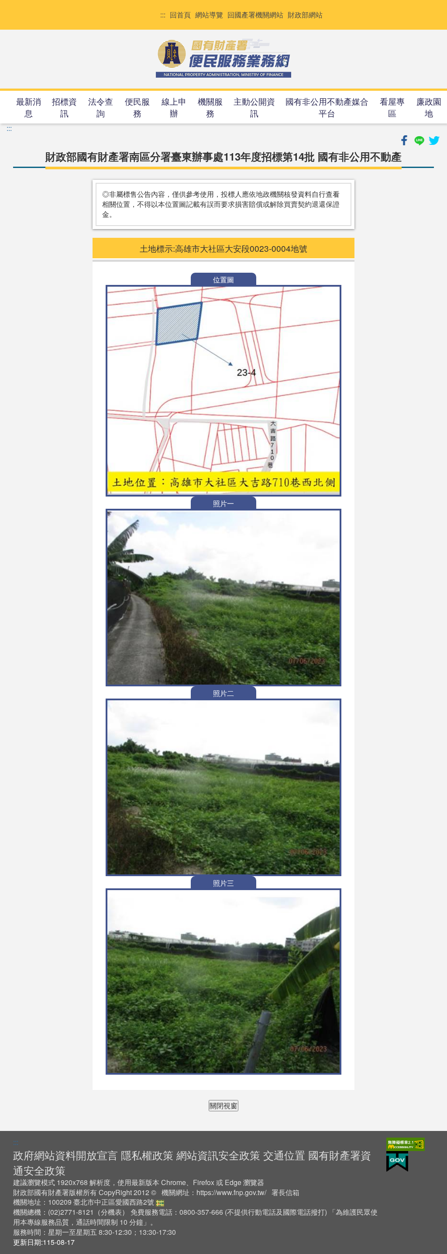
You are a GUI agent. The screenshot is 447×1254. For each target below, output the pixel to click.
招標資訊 (64, 107)
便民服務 (137, 107)
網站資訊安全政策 (218, 1154)
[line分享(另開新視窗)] (420, 139)
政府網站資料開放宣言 (65, 1154)
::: (162, 15)
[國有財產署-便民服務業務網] (223, 58)
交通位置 (284, 1154)
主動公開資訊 (254, 107)
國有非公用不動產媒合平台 (326, 107)
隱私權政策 (147, 1154)
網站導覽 (209, 15)
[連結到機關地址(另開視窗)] (160, 1202)
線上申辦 (174, 107)
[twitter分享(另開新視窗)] (433, 139)
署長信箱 (285, 1192)
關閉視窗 (223, 1105)
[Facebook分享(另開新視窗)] (405, 139)
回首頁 (180, 15)
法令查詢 (100, 107)
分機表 (111, 1212)
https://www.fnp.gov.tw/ (231, 1192)
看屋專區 (392, 107)
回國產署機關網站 (255, 15)
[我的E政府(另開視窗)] (397, 1161)
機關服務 (210, 107)
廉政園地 (428, 107)
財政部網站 (305, 15)
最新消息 (28, 107)
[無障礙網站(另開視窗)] (405, 1143)
